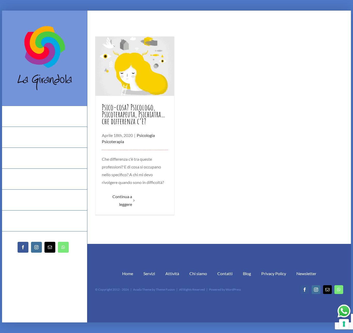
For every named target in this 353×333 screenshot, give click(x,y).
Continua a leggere (122, 200)
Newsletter (306, 273)
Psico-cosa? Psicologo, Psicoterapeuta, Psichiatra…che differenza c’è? (133, 114)
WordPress (233, 289)
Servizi (149, 273)
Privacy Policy (273, 273)
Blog (247, 273)
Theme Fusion (165, 289)
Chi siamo (198, 273)
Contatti (225, 273)
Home (127, 273)
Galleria (135, 66)
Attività (172, 273)
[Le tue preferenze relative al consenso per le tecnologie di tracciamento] (344, 324)
